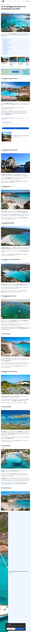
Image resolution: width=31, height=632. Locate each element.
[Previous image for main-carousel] (1, 22)
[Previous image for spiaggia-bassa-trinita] (2, 309)
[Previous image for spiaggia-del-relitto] (2, 236)
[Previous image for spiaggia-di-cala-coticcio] (2, 91)
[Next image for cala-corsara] (29, 347)
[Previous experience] (14, 144)
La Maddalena (7, 4)
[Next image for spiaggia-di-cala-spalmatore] (29, 273)
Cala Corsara (5, 47)
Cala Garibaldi (5, 50)
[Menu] (29, 1)
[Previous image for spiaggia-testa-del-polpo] (2, 163)
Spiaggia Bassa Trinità (6, 46)
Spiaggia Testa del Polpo (7, 40)
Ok (20, 628)
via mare (12, 287)
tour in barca (9, 218)
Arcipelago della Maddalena (22, 33)
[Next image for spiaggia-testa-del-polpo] (29, 163)
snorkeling (13, 362)
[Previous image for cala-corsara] (2, 347)
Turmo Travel (10, 480)
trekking (2, 471)
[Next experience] (17, 144)
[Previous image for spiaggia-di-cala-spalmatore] (2, 273)
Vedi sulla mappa (16, 71)
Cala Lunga (5, 54)
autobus (25, 400)
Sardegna (2, 4)
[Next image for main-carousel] (29, 22)
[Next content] (28, 62)
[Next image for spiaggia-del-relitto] (29, 236)
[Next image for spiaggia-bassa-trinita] (29, 309)
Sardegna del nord (4, 35)
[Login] (27, 1)
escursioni (4, 108)
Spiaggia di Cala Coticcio (7, 39)
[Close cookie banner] (24, 624)
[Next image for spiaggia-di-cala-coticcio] (29, 91)
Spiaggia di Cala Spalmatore (7, 44)
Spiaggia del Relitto (6, 43)
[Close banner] (30, 513)
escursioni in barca (7, 483)
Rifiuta (11, 628)
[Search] (24, 1)
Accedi (28, 118)
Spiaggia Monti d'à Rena (7, 48)
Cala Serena (5, 51)
